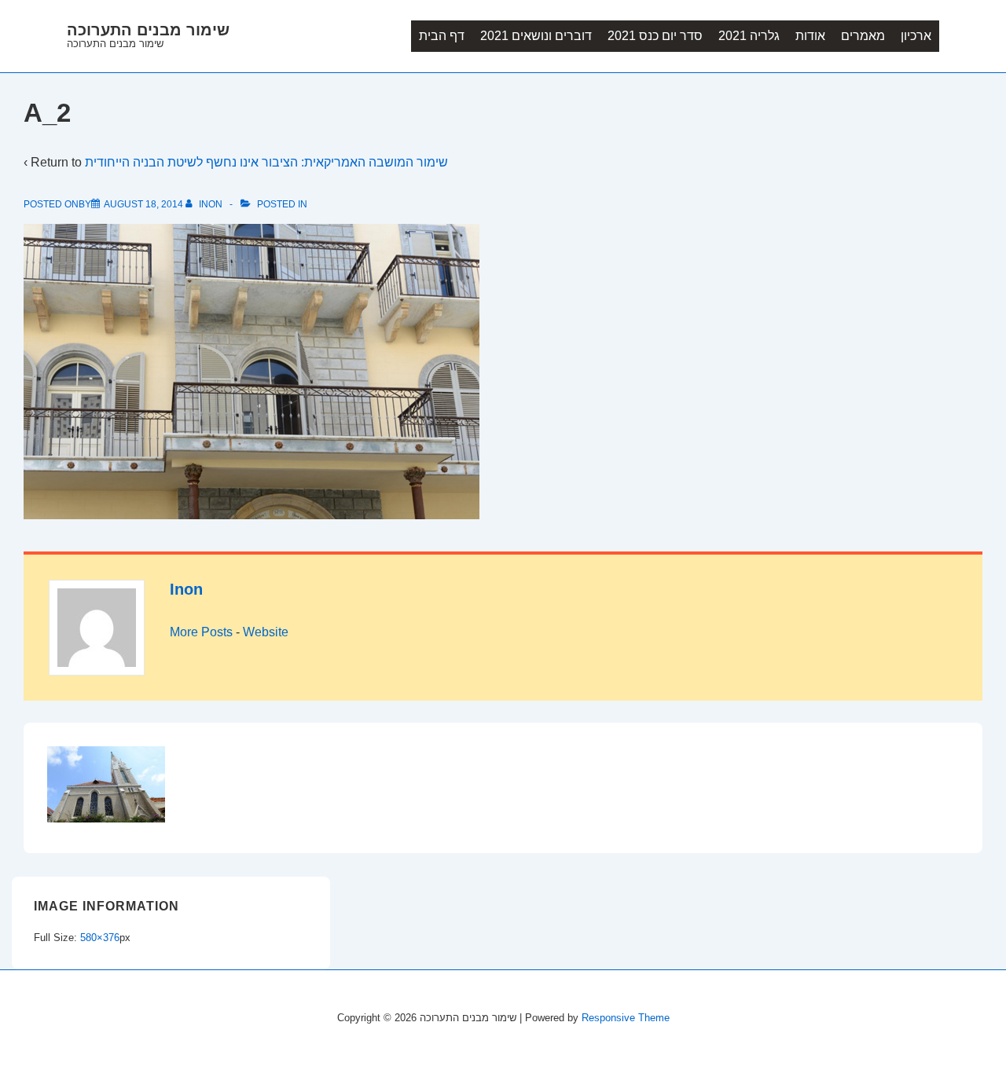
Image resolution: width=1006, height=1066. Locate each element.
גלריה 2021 (749, 35)
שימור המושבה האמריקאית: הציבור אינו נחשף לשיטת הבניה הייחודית (266, 162)
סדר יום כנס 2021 (655, 35)
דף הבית (441, 35)
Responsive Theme (626, 1018)
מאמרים (863, 35)
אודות (810, 35)
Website (265, 632)
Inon (186, 589)
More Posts (201, 632)
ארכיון (916, 35)
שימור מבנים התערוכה (148, 29)
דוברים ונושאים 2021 (536, 35)
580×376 (99, 937)
